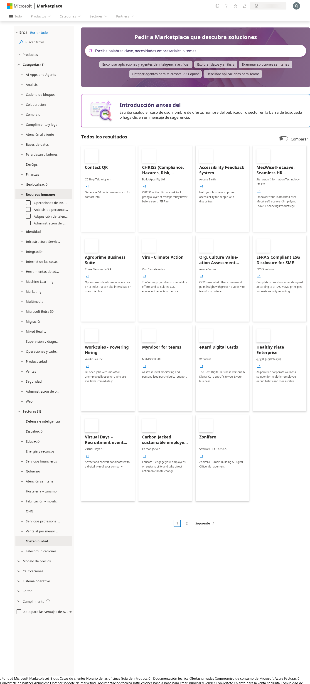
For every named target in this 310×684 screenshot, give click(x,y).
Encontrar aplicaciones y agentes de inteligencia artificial (145, 64)
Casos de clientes (72, 678)
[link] (108, 188)
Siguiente (202, 523)
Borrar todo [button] (39, 32)
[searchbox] (48, 42)
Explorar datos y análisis (215, 64)
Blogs (54, 678)
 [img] (48, 600)
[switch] (283, 139)
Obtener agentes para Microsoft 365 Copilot (165, 74)
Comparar (299, 139)
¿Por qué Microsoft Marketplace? (24, 678)
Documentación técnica (171, 678)
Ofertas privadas (201, 678)
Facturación (292, 678)
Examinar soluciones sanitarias (265, 64)
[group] (87, 186)
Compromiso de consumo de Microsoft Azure (249, 678)
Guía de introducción (136, 678)
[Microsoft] (19, 6)
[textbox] (197, 51)
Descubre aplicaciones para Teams (233, 74)
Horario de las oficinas (103, 678)
